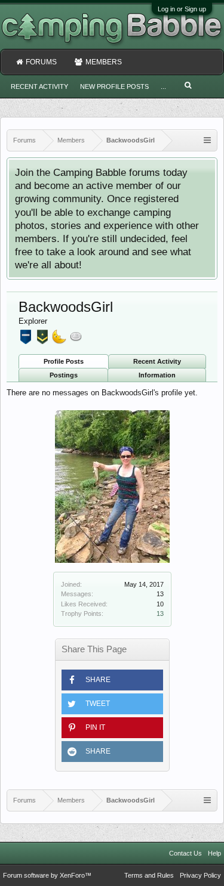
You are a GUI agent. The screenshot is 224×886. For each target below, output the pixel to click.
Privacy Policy (200, 875)
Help (214, 853)
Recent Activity (157, 361)
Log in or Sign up (182, 9)
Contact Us (185, 853)
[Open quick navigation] (207, 140)
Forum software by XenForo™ (47, 875)
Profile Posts (64, 361)
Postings (64, 375)
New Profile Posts (114, 86)
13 (160, 613)
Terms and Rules (149, 875)
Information (157, 375)
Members (103, 62)
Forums (41, 62)
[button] (112, 680)
